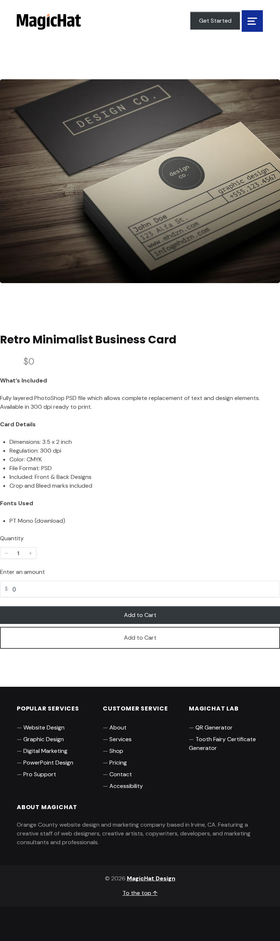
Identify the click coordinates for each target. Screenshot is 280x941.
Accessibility (126, 786)
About (118, 727)
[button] (6, 553)
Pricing (118, 762)
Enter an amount (22, 572)
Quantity (12, 538)
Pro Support (39, 774)
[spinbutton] (18, 553)
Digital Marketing (45, 751)
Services (120, 739)
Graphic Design (43, 739)
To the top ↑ (140, 893)
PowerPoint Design (48, 762)
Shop (116, 751)
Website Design (44, 727)
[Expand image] (269, 89)
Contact (120, 774)
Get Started (215, 20)
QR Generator (214, 727)
